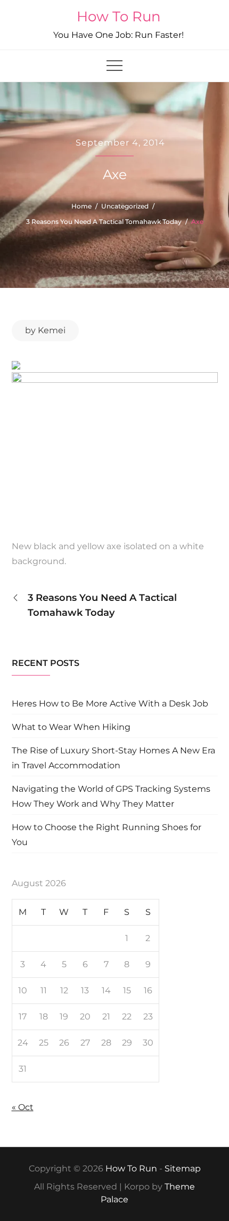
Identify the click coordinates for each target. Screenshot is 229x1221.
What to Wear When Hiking (71, 727)
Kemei (52, 330)
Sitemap (183, 1168)
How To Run (119, 16)
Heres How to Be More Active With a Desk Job (110, 703)
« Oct (23, 1107)
